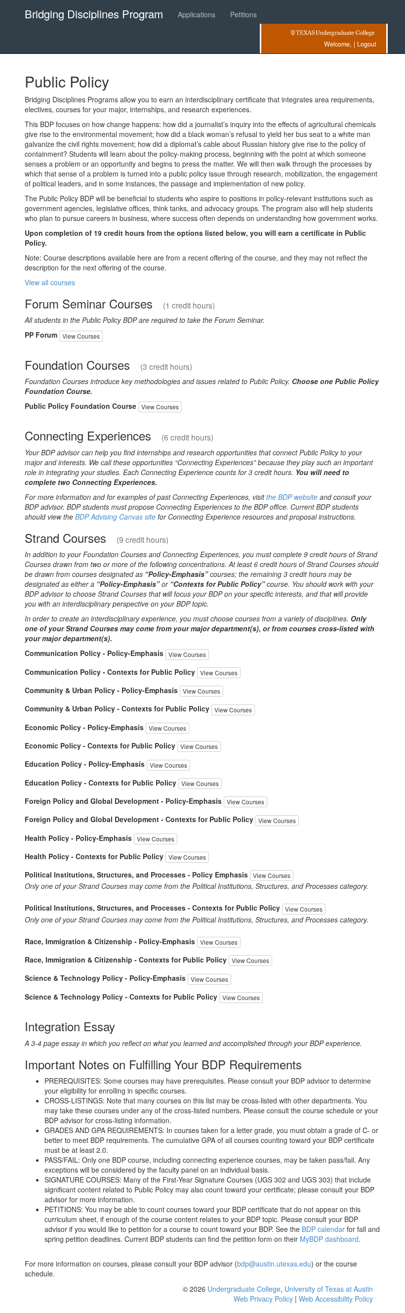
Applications (196, 14)
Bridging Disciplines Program (94, 13)
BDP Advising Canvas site (115, 517)
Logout (366, 44)
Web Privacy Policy (263, 1299)
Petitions (243, 14)
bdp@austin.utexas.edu (274, 1264)
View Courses (81, 336)
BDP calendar (323, 1229)
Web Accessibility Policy (336, 1299)
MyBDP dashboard (329, 1239)
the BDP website (292, 497)
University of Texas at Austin (328, 1289)
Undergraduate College (244, 1289)
